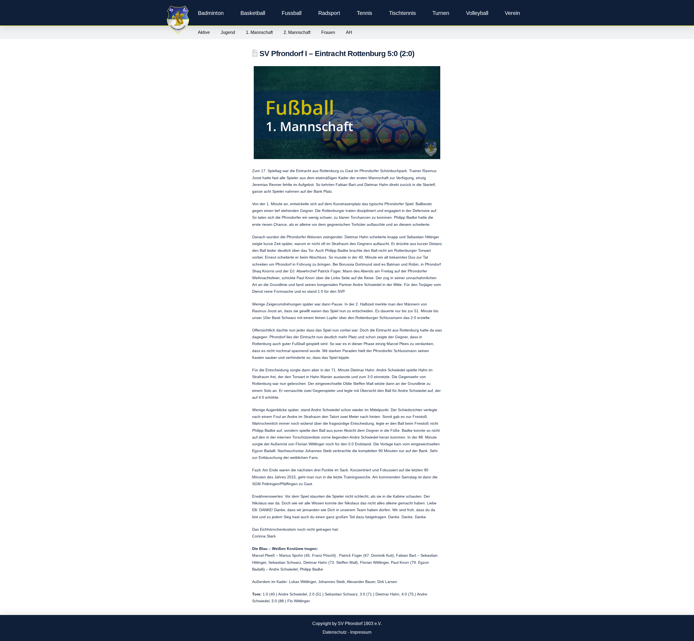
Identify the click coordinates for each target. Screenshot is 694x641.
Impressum (360, 632)
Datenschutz (335, 632)
